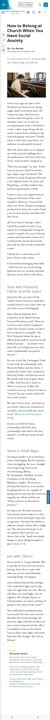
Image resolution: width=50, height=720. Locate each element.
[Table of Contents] (3, 12)
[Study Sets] (28, 12)
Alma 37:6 (19, 543)
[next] (38, 717)
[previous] (12, 717)
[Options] (44, 12)
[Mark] (3, 40)
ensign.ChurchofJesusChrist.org (22, 684)
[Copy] (3, 45)
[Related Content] (39, 12)
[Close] (3, 34)
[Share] (3, 50)
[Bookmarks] (33, 12)
